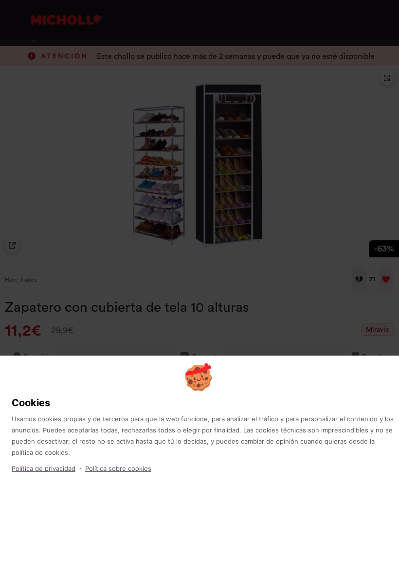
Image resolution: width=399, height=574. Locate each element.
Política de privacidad (43, 468)
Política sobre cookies (118, 468)
